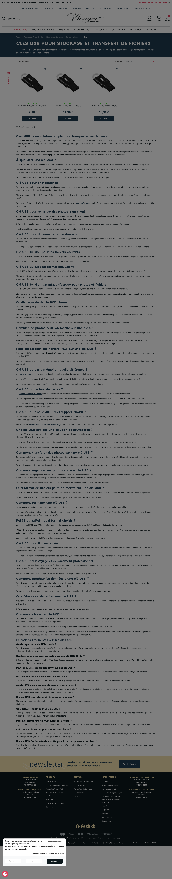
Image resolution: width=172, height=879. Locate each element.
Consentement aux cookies (5, 874)
